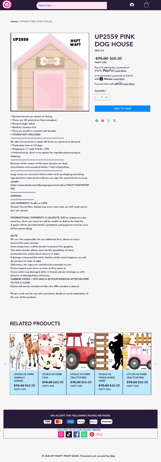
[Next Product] (156, 364)
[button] (146, 4)
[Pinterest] (92, 434)
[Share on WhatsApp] (109, 121)
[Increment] (106, 97)
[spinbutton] (102, 97)
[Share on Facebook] (97, 121)
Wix (112, 455)
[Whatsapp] (84, 434)
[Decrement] (97, 97)
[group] (80, 364)
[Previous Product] (5, 364)
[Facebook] (76, 434)
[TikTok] (69, 434)
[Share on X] (115, 121)
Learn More (120, 70)
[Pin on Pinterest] (103, 121)
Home (14, 21)
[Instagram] (61, 434)
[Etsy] (100, 434)
